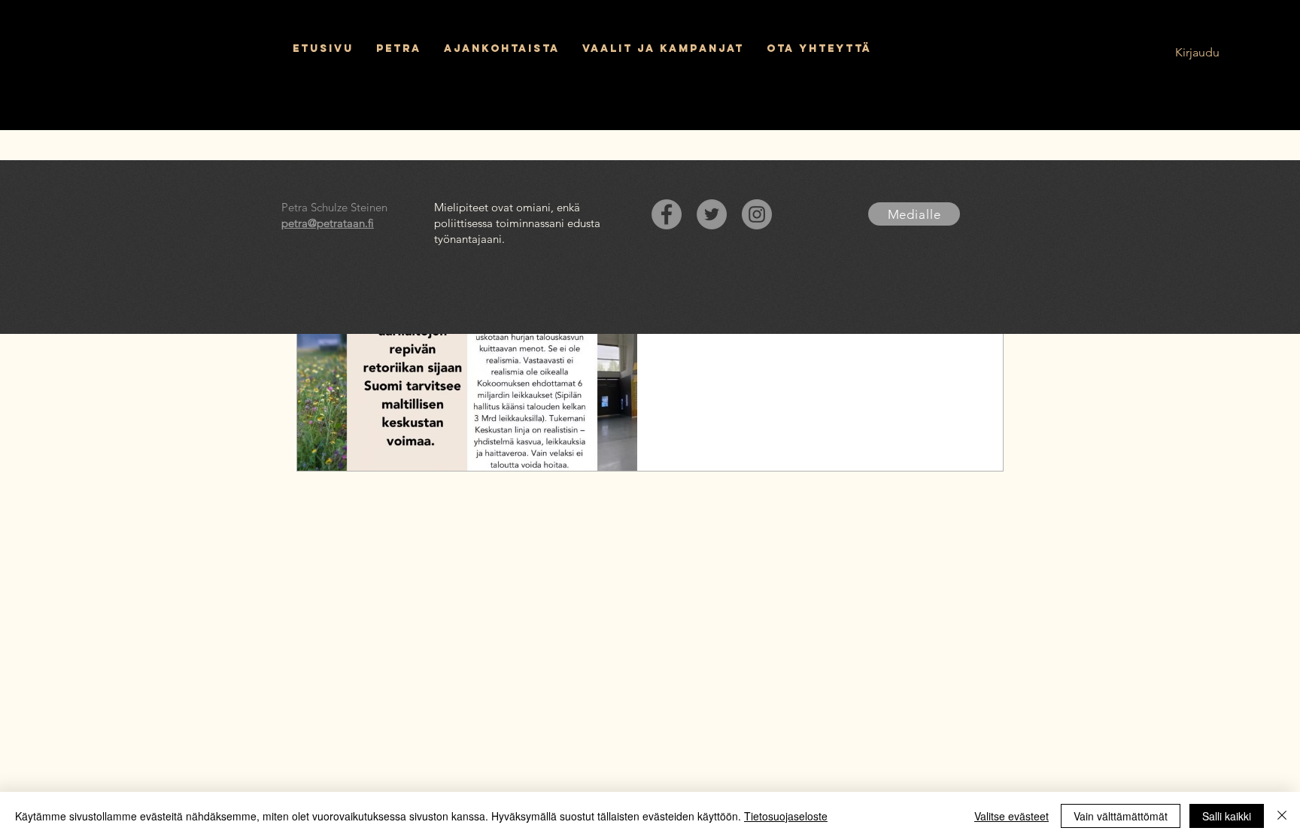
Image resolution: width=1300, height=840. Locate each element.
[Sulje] (1282, 816)
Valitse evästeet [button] (1011, 815)
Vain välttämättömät (1121, 815)
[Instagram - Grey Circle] (757, 214)
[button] (663, 49)
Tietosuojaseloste (786, 815)
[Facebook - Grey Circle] (667, 214)
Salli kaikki (1226, 815)
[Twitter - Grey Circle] (712, 214)
